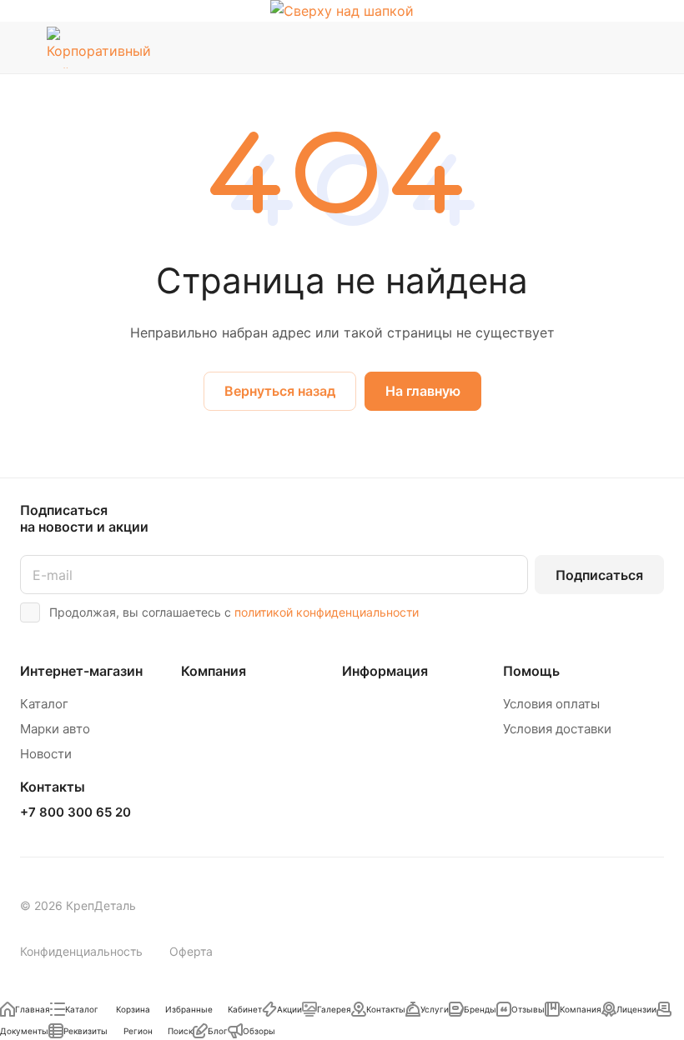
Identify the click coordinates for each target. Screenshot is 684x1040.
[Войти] (568, 47)
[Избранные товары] (609, 47)
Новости (46, 754)
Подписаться (599, 575)
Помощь (531, 670)
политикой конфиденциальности (326, 612)
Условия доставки (557, 729)
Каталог (44, 704)
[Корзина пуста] (652, 47)
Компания (213, 670)
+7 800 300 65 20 (75, 812)
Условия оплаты (551, 704)
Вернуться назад (279, 390)
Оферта (191, 951)
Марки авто (55, 729)
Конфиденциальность (81, 951)
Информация (385, 670)
